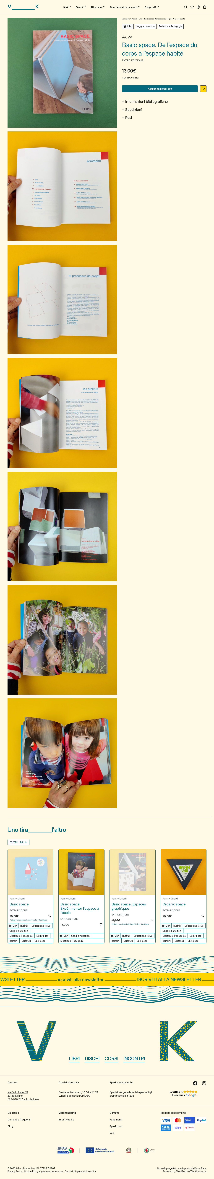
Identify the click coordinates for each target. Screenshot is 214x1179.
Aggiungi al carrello (160, 88)
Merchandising (67, 1112)
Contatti (114, 1112)
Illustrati (24, 925)
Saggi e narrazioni (145, 26)
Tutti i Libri (17, 842)
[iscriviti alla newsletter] (107, 979)
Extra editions (132, 60)
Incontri (134, 1058)
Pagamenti (116, 1119)
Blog (10, 1126)
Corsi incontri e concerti (123, 7)
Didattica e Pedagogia (170, 26)
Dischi (79, 7)
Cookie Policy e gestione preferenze (43, 1171)
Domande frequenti (19, 1119)
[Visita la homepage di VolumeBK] (23, 7)
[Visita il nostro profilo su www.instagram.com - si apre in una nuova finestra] (203, 1083)
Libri (65, 7)
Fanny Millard (17, 898)
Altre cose (96, 7)
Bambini (14, 940)
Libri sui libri (42, 935)
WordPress (182, 1171)
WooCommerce (198, 1171)
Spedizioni (133, 110)
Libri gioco (40, 940)
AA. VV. (127, 37)
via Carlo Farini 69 (18, 1092)
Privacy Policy (15, 1171)
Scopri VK (150, 7)
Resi (128, 118)
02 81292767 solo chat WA (23, 1099)
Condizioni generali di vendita (80, 1171)
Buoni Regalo (66, 1119)
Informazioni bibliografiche (146, 102)
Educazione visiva (41, 925)
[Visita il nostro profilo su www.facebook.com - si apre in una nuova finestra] (195, 1083)
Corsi (111, 1058)
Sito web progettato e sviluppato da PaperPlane (181, 1168)
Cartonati (26, 940)
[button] (203, 88)
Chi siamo (13, 1112)
